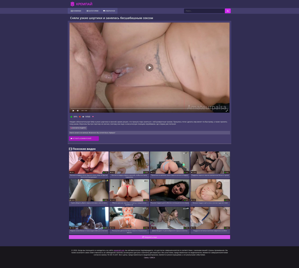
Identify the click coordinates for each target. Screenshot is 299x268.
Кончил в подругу (79, 128)
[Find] (228, 11)
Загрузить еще (150, 237)
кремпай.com (119, 250)
